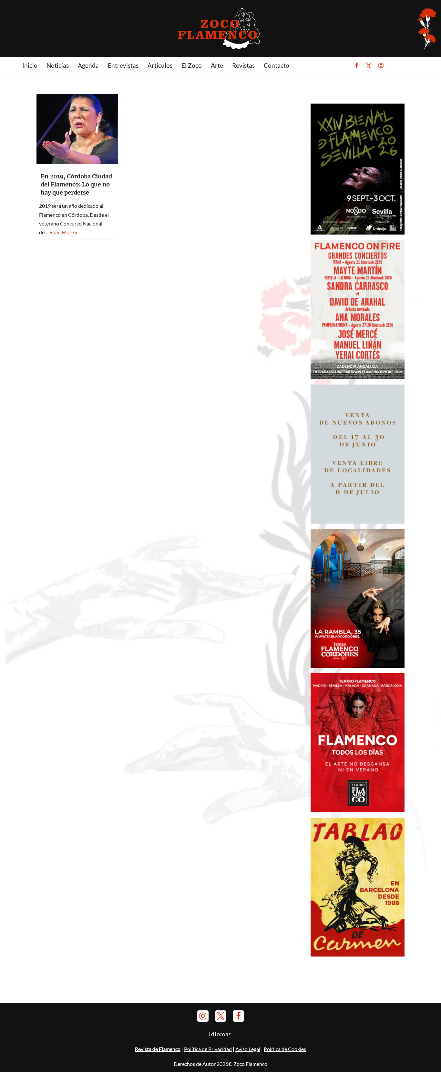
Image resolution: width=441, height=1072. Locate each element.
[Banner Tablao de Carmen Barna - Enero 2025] (358, 954)
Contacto (276, 65)
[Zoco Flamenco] (220, 28)
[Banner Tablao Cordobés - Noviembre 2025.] (358, 666)
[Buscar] (397, 65)
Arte (217, 65)
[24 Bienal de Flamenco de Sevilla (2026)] (358, 232)
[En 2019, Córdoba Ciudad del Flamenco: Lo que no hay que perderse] (77, 129)
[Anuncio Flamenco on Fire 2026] (358, 377)
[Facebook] (356, 65)
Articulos (160, 65)
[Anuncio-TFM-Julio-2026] (358, 810)
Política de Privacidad (208, 1049)
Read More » (63, 232)
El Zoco (191, 65)
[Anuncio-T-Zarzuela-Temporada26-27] (358, 521)
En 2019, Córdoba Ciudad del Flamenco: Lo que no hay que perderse (76, 184)
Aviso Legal (247, 1049)
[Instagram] (380, 65)
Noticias (57, 65)
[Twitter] (368, 65)
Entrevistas (123, 65)
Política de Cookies (285, 1049)
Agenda (88, 65)
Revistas (243, 65)
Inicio (29, 65)
